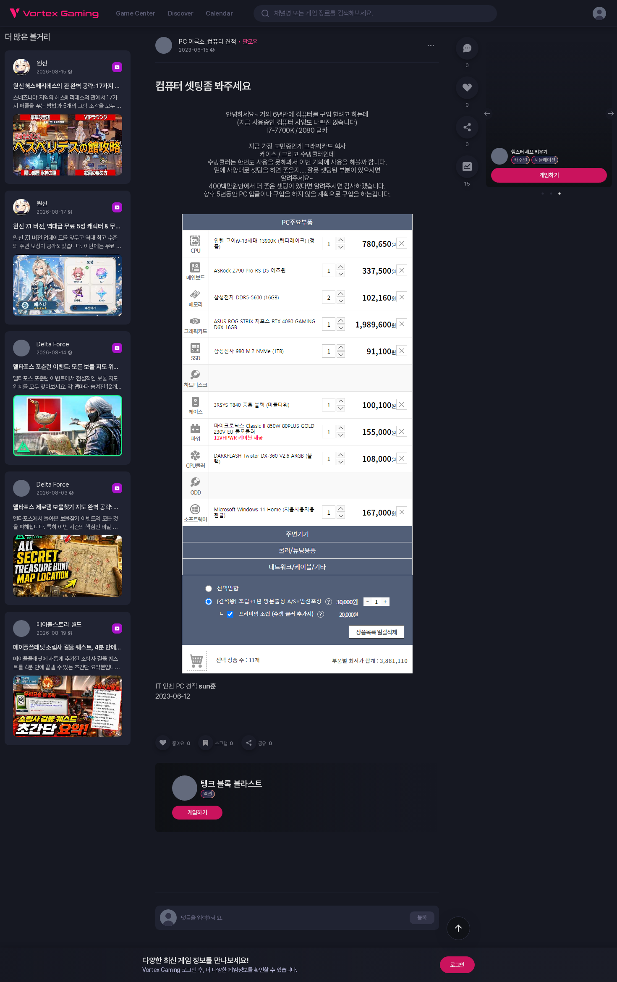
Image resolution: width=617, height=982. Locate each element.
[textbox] (202, 918)
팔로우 (250, 41)
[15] (467, 166)
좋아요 (181, 743)
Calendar (219, 13)
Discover (180, 13)
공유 (265, 743)
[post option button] (430, 45)
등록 (422, 917)
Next (611, 114)
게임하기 (197, 812)
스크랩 (224, 743)
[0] (467, 48)
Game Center (135, 13)
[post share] (248, 742)
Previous (487, 114)
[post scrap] (205, 742)
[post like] (162, 742)
